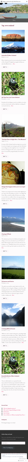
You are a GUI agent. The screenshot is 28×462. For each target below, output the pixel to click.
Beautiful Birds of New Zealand (10, 376)
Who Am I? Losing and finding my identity (12, 410)
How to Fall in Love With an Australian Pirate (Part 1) (14, 415)
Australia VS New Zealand (9, 55)
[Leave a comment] (4, 67)
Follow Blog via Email (7, 434)
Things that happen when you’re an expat (13, 186)
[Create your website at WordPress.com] (14, 1)
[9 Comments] (4, 203)
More (14, 64)
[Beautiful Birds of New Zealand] (6, 395)
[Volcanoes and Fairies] (6, 298)
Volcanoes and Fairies (8, 281)
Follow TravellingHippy (8, 447)
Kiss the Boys (6, 411)
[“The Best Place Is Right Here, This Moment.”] (6, 156)
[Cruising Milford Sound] (6, 345)
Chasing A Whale (6, 234)
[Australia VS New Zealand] (6, 67)
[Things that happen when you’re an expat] (6, 203)
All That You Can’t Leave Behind (10, 97)
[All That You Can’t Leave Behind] (6, 109)
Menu (14, 20)
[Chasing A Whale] (6, 251)
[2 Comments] (4, 156)
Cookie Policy (21, 456)
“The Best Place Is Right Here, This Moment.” (14, 139)
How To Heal (6, 413)
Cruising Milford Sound (8, 328)
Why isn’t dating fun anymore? (10, 408)
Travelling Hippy (14, 6)
